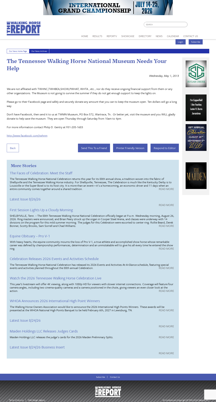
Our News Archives (39, 51)
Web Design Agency (36, 400)
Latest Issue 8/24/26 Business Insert (37, 347)
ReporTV (112, 36)
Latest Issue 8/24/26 (25, 320)
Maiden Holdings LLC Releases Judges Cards (44, 331)
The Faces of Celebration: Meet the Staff (41, 172)
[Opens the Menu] (204, 35)
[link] (84, 35)
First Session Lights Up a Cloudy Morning (41, 209)
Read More (166, 189)
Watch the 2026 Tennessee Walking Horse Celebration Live (55, 278)
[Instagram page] (204, 25)
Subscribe (195, 41)
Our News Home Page (18, 51)
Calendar (173, 36)
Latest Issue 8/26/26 (25, 199)
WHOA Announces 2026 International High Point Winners (55, 300)
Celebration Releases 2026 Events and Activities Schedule (54, 258)
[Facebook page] (192, 25)
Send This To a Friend (94, 148)
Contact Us (115, 377)
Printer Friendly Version (130, 148)
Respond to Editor (165, 148)
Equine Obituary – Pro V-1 (30, 235)
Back (13, 148)
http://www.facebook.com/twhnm (27, 135)
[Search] (185, 24)
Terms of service (16, 400)
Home (84, 36)
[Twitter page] (198, 25)
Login (180, 41)
